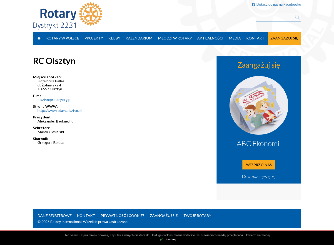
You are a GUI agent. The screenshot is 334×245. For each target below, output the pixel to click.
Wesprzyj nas (259, 164)
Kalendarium (139, 38)
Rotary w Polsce (62, 38)
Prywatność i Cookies (123, 215)
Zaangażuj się (284, 38)
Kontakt (255, 38)
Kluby (114, 38)
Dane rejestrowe (54, 215)
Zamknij (171, 239)
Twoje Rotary (197, 215)
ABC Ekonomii (259, 143)
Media (235, 38)
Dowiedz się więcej (259, 176)
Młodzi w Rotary (175, 38)
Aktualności (210, 38)
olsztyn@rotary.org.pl (54, 99)
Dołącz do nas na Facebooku (278, 4)
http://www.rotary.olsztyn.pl (59, 110)
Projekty (94, 38)
